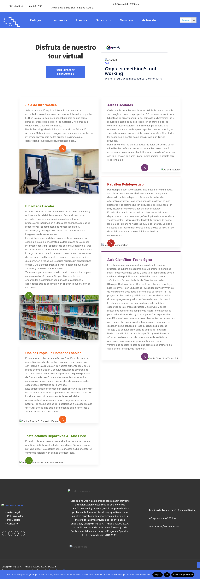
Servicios (126, 20)
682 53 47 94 (35, 6)
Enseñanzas (58, 20)
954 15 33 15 (16, 6)
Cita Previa (51, 29)
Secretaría (103, 20)
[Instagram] (16, 533)
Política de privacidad (183, 574)
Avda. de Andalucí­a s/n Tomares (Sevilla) (73, 7)
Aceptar (157, 574)
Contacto (30, 29)
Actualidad (150, 20)
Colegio (35, 20)
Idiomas (81, 20)
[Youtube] (23, 533)
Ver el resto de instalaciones (66, 72)
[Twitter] (10, 533)
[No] (196, 574)
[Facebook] (4, 533)
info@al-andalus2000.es (126, 4)
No (167, 574)
